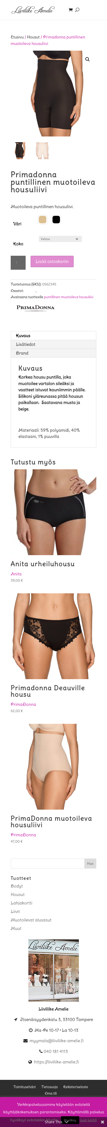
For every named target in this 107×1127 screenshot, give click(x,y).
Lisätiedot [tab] (25, 344)
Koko (18, 244)
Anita (16, 574)
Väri (17, 224)
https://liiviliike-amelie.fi (56, 1062)
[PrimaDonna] (35, 310)
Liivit (15, 911)
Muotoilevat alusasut (53, 290)
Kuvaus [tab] (23, 335)
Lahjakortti (21, 903)
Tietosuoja (49, 1087)
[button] (87, 59)
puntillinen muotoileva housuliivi (68, 297)
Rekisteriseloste (75, 1087)
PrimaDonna (23, 704)
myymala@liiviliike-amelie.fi (57, 1040)
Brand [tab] (22, 353)
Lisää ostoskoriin (52, 261)
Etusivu (17, 37)
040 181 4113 (56, 1051)
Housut (33, 37)
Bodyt (17, 886)
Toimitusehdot (24, 1087)
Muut (16, 928)
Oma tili (51, 1093)
